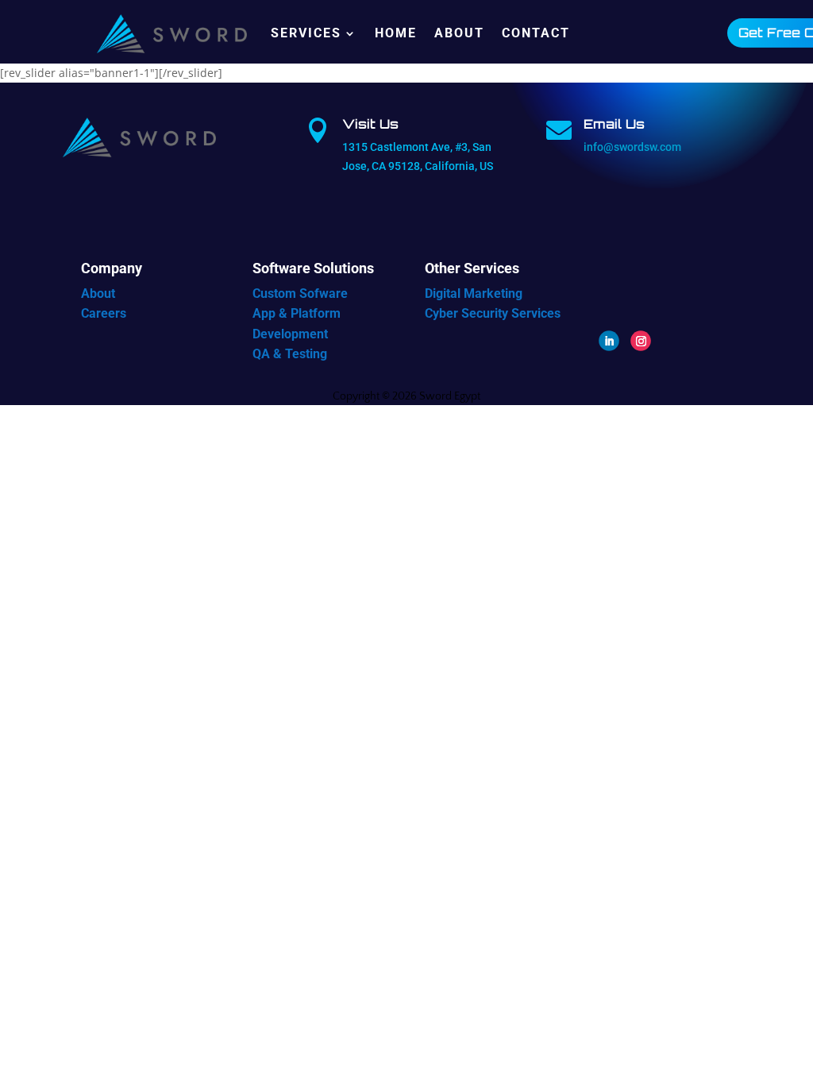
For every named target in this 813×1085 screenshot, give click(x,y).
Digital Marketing (473, 293)
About (459, 33)
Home (396, 33)
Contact (536, 33)
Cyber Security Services (493, 313)
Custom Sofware (300, 293)
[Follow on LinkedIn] (609, 340)
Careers (103, 313)
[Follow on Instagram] (640, 340)
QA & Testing (289, 353)
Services (306, 33)
